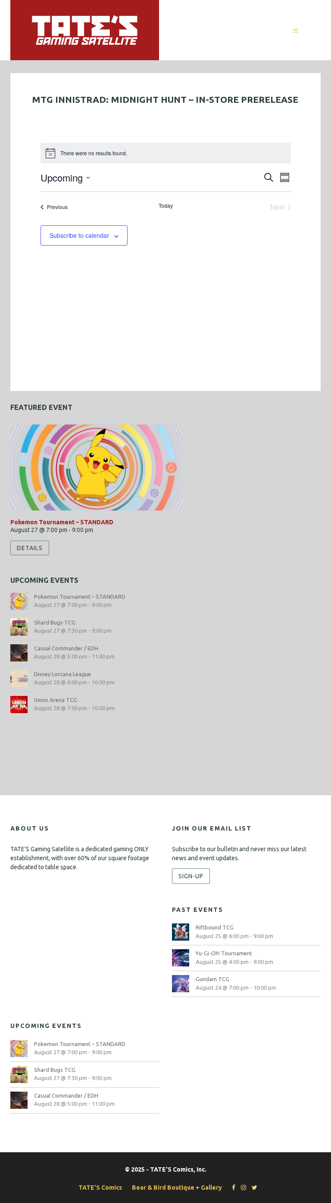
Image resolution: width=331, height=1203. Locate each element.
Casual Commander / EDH (66, 648)
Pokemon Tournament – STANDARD (61, 522)
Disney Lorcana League (62, 674)
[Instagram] (241, 1187)
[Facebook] (231, 1187)
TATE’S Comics (100, 1187)
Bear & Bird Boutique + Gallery (177, 1187)
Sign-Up (190, 876)
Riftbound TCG (215, 927)
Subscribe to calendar (79, 235)
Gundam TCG (212, 979)
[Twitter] (252, 1187)
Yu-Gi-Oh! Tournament (224, 953)
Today (166, 205)
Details (30, 548)
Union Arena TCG (55, 700)
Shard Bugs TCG (54, 622)
